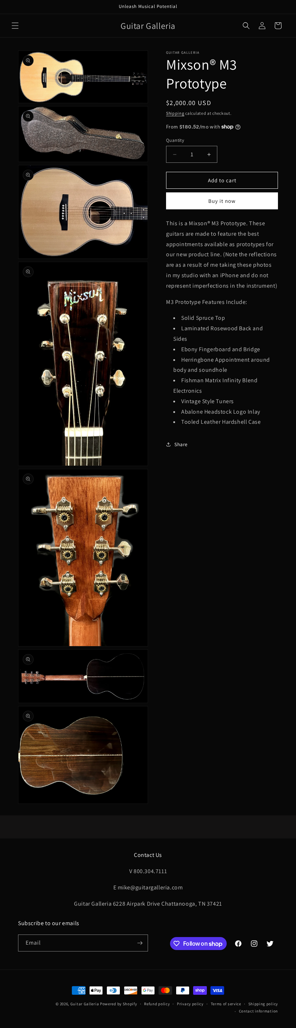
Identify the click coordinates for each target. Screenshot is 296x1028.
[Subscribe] (140, 943)
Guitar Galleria (84, 1003)
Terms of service (226, 1003)
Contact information (258, 1011)
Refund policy (157, 1003)
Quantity (175, 140)
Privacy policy (190, 1003)
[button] (15, 26)
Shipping (175, 113)
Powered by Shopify (118, 1003)
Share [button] (181, 444)
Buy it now (222, 200)
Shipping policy (263, 1003)
